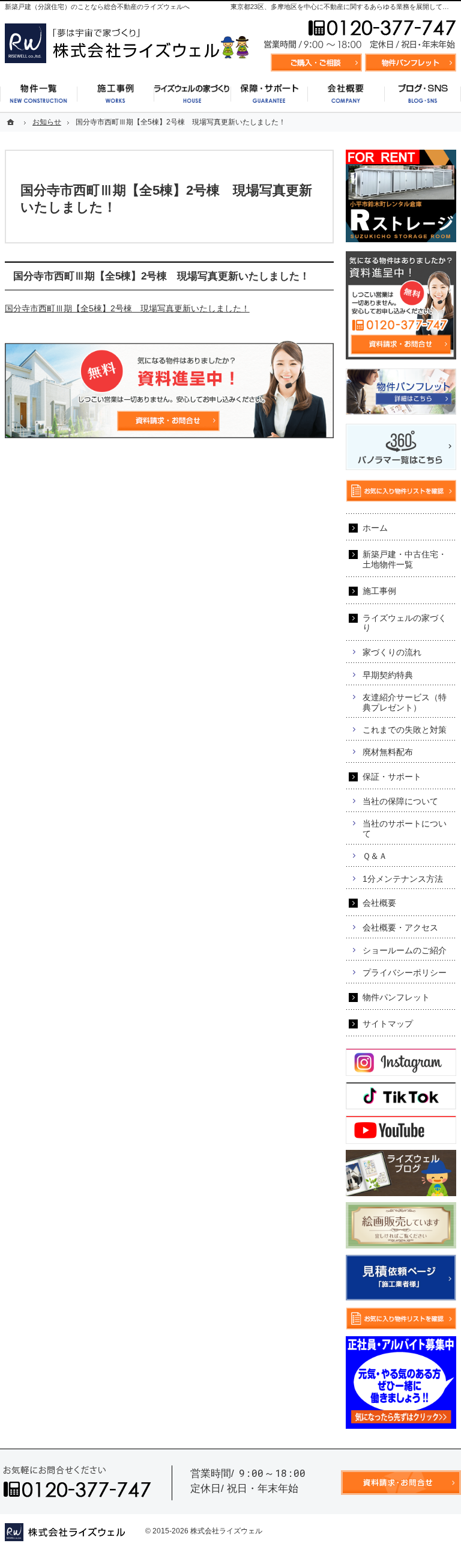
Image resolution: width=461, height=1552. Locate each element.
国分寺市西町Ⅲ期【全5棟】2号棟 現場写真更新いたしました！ (127, 308)
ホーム (375, 528)
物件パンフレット (396, 997)
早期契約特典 (388, 675)
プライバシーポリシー (405, 972)
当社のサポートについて (405, 829)
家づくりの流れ (392, 652)
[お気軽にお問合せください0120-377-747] (359, 35)
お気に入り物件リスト (410, 62)
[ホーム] (12, 122)
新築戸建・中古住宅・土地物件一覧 (405, 559)
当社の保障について (400, 801)
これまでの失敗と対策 (405, 730)
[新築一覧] (38, 94)
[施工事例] (115, 94)
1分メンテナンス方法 (403, 879)
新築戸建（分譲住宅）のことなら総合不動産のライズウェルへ (97, 6)
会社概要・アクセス (400, 927)
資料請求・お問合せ (316, 62)
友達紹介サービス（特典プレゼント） (405, 702)
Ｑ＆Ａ (375, 856)
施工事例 (379, 591)
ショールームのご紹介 (405, 950)
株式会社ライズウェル (226, 1531)
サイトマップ (388, 1023)
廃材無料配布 (388, 752)
